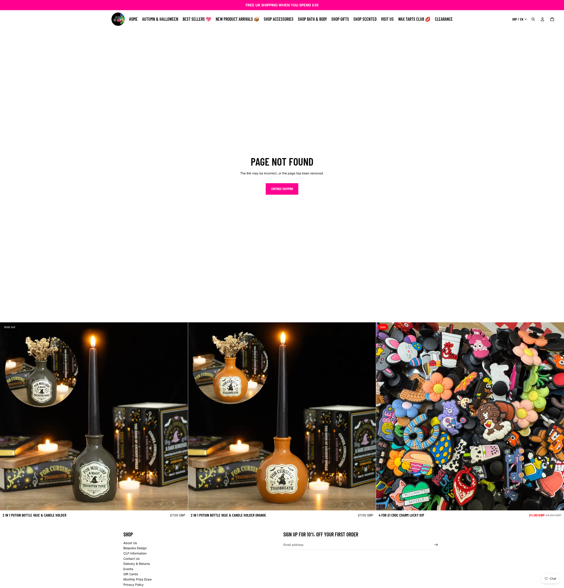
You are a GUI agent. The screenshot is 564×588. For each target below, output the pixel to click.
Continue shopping (282, 189)
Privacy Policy (133, 584)
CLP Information (135, 553)
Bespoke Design (135, 548)
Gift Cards (130, 574)
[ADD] (369, 504)
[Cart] (552, 19)
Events (128, 569)
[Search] (533, 19)
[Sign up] (436, 544)
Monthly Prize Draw (137, 579)
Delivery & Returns (136, 564)
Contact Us (131, 558)
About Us (130, 543)
